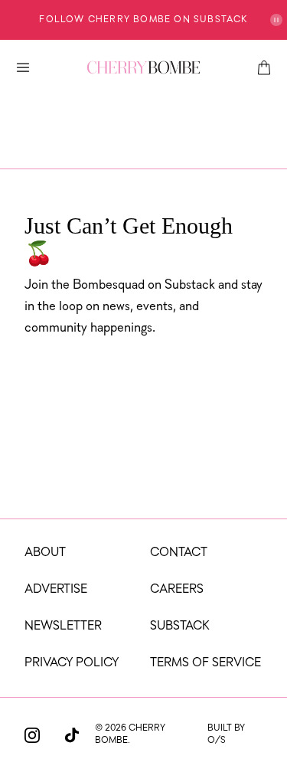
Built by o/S (226, 734)
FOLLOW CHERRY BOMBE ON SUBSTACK (143, 20)
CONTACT (178, 553)
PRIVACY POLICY (71, 663)
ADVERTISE (55, 590)
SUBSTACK (180, 626)
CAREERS (177, 590)
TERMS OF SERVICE (205, 663)
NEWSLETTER (63, 626)
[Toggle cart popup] (264, 67)
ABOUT (45, 553)
